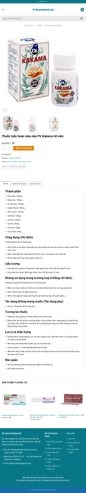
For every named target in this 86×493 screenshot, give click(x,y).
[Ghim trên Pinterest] (20, 167)
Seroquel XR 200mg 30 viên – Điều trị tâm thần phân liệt (42, 416)
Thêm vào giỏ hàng (23, 148)
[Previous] (6, 71)
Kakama (7, 161)
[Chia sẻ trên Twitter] (12, 167)
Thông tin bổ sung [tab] (19, 184)
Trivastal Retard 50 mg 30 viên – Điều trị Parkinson (71, 416)
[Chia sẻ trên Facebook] (8, 167)
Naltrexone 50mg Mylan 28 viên (13, 415)
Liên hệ (71, 439)
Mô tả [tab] (5, 184)
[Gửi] (81, 18)
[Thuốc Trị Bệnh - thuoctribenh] (43, 9)
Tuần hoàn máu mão (24, 161)
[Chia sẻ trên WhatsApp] (4, 167)
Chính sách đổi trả (54, 448)
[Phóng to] (4, 110)
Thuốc (39, 25)
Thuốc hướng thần (53, 25)
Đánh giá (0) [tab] (35, 184)
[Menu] (3, 9)
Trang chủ (29, 25)
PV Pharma (14, 161)
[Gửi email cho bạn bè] (16, 167)
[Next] (80, 71)
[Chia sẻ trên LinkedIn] (24, 167)
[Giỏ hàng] (82, 9)
